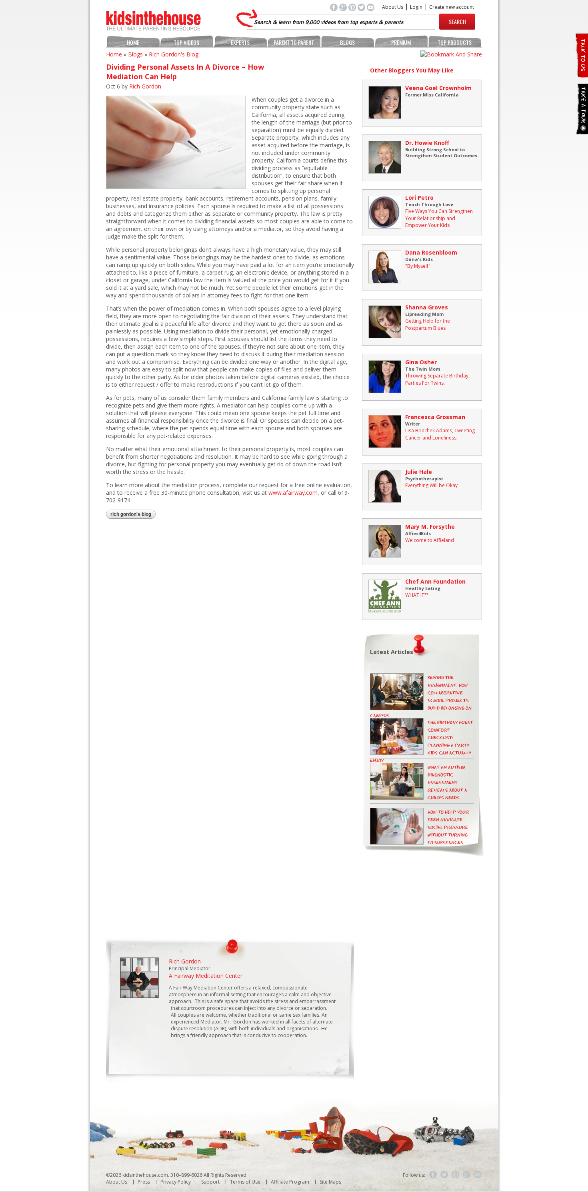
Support (210, 1181)
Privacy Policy (175, 1181)
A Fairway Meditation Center (205, 975)
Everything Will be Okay (431, 485)
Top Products (455, 42)
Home (133, 42)
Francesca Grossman (435, 417)
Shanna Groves (426, 307)
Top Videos (186, 42)
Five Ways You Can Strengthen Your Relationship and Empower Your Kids (439, 218)
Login (416, 7)
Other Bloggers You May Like (412, 70)
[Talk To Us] (581, 74)
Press (144, 1181)
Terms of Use (245, 1181)
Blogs (347, 42)
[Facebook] (433, 1175)
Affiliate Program (290, 1181)
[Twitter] (444, 1175)
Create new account (451, 7)
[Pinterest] (456, 1175)
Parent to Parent (294, 42)
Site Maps (330, 1181)
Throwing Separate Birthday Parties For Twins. (436, 379)
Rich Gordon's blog (173, 54)
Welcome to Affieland (429, 540)
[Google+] (467, 1175)
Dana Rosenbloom (431, 252)
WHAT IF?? (416, 595)
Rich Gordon (145, 86)
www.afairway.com (293, 492)
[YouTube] (478, 1175)
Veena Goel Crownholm (438, 88)
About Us (392, 7)
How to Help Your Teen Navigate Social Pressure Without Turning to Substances (448, 827)
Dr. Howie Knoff (427, 142)
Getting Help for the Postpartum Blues (427, 324)
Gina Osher (421, 362)
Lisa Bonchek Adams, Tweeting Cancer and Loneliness (440, 434)
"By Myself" (417, 266)
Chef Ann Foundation (435, 581)
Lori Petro (419, 197)
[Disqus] (230, 629)
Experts (240, 42)
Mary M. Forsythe (430, 526)
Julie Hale (418, 472)
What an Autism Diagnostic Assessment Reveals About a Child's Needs (447, 783)
